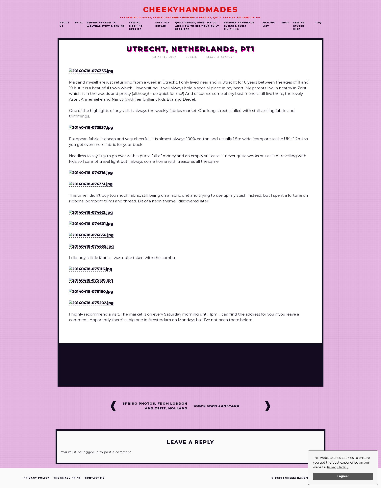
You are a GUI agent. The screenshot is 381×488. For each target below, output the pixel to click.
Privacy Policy (337, 467)
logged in (91, 452)
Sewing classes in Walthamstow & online (106, 24)
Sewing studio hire (299, 26)
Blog (79, 23)
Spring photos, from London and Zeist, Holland (155, 406)
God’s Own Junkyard (216, 406)
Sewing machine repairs (136, 26)
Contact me (95, 478)
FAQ (318, 23)
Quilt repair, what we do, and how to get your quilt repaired (197, 26)
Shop (286, 23)
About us (64, 24)
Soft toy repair (162, 24)
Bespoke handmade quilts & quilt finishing (239, 26)
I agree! (342, 476)
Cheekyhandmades (190, 9)
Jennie (191, 57)
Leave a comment (220, 57)
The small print (67, 478)
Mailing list (269, 24)
